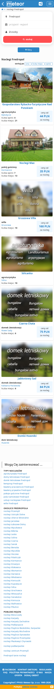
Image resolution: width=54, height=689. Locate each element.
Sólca (3, 280)
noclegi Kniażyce (12, 564)
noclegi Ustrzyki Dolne (14, 514)
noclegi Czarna (11, 540)
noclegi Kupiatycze (13, 583)
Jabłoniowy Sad (27, 378)
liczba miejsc (38, 64)
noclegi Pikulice (11, 607)
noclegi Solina (10, 537)
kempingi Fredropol (13, 483)
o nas (39, 672)
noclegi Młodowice (13, 577)
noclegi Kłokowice (12, 567)
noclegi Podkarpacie (13, 624)
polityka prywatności (21, 672)
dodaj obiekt (31, 675)
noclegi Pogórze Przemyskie (17, 638)
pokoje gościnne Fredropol (16, 493)
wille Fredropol (11, 503)
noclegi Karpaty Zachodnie (16, 621)
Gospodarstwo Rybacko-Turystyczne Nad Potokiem (27, 106)
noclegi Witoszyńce (13, 593)
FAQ (5, 672)
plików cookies (29, 686)
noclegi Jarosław (11, 521)
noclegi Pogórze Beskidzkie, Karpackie (22, 628)
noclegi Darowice (12, 574)
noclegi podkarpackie (14, 646)
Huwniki (5, 442)
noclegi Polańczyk (12, 557)
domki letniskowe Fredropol (17, 480)
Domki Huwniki (27, 436)
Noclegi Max (27, 163)
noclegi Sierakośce (12, 597)
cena (27, 64)
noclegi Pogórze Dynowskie (17, 634)
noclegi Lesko (10, 534)
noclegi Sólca (10, 587)
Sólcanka (27, 273)
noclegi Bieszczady (13, 614)
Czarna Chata (27, 323)
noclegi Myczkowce (13, 527)
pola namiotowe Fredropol (16, 496)
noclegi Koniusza (12, 600)
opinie (48, 64)
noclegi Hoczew (11, 554)
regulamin (45, 669)
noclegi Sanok (10, 544)
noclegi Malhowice (13, 603)
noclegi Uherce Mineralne (16, 517)
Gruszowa (6, 225)
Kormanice (6, 170)
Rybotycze (6, 114)
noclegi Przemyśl (12, 511)
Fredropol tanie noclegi (15, 655)
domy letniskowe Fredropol (17, 477)
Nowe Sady (6, 330)
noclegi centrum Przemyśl (16, 650)
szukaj (29, 39)
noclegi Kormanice (13, 560)
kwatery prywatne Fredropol (17, 490)
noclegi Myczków (12, 550)
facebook (10, 669)
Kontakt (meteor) (27, 669)
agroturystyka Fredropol (15, 473)
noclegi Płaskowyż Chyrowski (17, 641)
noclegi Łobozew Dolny (15, 524)
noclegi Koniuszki (12, 580)
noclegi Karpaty (11, 618)
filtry (29, 49)
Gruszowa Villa (27, 218)
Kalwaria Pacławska (10, 385)
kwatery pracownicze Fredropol (19, 486)
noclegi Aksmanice (13, 570)
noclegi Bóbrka (11, 531)
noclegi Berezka (11, 547)
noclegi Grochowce (13, 590)
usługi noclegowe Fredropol (17, 500)
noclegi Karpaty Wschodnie (17, 631)
